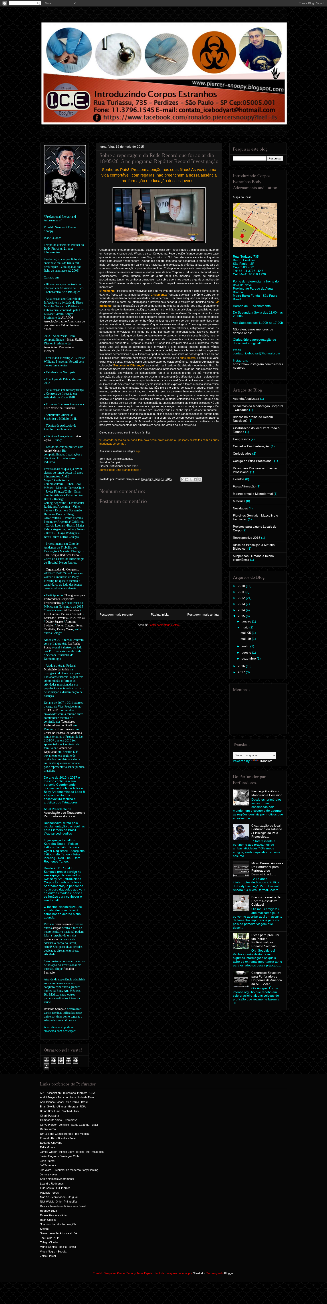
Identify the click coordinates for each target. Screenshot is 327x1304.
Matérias (239, 501)
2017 (242, 672)
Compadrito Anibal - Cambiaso (58, 1120)
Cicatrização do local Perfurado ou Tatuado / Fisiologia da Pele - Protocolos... (266, 831)
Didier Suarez (54, 621)
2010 (242, 586)
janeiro (247, 621)
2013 (242, 604)
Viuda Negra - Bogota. (53, 1251)
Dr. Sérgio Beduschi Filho (62, 555)
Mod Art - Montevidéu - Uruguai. (59, 1197)
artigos (56, 928)
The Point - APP (49, 1238)
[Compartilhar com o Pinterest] (199, 479)
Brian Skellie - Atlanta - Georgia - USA (63, 1106)
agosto (247, 652)
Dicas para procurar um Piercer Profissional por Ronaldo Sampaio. (265, 940)
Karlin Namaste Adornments (57, 1179)
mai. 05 (246, 632)
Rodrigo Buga (48, 1210)
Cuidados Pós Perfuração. (251, 446)
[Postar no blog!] (187, 479)
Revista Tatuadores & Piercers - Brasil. (63, 1206)
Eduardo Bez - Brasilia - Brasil (58, 1138)
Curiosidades (242, 453)
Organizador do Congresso (62, 569)
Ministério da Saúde (56, 669)
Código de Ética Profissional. (253, 461)
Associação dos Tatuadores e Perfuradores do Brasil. (64, 814)
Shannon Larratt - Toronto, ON (58, 1224)
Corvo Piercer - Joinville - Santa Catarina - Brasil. (69, 1124)
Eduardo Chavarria (56, 618)
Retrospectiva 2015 (246, 537)
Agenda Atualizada (246, 398)
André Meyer (52, 450)
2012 (242, 598)
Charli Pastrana (49, 1115)
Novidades (240, 508)
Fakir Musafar (48, 1147)
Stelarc (44, 1228)
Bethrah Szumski (72, 614)
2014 (242, 610)
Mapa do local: (242, 197)
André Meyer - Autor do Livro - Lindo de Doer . (67, 1097)
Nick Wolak (77, 618)
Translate (265, 761)
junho (246, 646)
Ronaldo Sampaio (55, 1009)
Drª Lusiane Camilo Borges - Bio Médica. (64, 1133)
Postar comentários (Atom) (164, 625)
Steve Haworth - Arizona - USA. (59, 1233)
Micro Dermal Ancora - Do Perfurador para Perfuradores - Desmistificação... (267, 868)
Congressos (241, 439)
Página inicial (160, 614)
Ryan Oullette (48, 1219)
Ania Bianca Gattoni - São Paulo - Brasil (64, 1102)
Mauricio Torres (49, 1192)
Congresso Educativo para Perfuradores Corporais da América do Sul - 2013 (266, 978)
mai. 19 (246, 638)
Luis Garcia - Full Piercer (55, 1188)
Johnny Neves (48, 1174)
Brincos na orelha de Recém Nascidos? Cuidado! (266, 900)
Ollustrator (199, 1273)
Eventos (238, 479)
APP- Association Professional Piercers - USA (67, 1093)
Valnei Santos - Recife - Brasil (58, 1246)
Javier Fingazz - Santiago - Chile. (60, 1156)
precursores (51, 939)
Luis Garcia (51, 614)
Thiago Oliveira (49, 1242)
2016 (242, 666)
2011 (241, 592)
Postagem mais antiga (203, 614)
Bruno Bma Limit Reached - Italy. (59, 1111)
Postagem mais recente (116, 614)
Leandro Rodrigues (52, 1183)
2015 (242, 616)
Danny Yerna (65, 629)
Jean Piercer (47, 1161)
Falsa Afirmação (244, 486)
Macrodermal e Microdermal (253, 493)
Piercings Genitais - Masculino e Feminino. (267, 793)
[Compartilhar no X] (191, 479)
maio (245, 627)
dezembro (249, 658)
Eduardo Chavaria (51, 1142)
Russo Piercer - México (54, 1215)
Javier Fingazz (66, 625)
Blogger (229, 1273)
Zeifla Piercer (48, 1256)
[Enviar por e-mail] (182, 479)
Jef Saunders (71, 610)
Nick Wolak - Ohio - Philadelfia (58, 1201)
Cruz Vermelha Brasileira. (60, 408)
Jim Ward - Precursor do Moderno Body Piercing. (69, 1170)
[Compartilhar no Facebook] (195, 479)
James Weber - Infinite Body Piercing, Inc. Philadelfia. (72, 1151)
